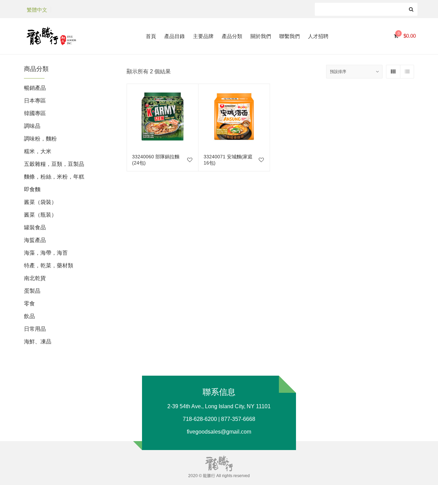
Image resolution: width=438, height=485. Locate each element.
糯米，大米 (37, 151)
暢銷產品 (35, 88)
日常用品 (35, 329)
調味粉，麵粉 (40, 139)
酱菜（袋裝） (40, 202)
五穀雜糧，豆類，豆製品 (54, 164)
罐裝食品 (35, 227)
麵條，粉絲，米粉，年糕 (54, 177)
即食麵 (32, 189)
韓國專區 (35, 113)
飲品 (29, 316)
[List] (407, 71)
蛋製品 (32, 291)
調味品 (32, 126)
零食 (29, 303)
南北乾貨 (35, 278)
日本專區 (35, 101)
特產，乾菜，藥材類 (48, 265)
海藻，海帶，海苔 (46, 253)
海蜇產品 (35, 240)
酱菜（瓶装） (40, 215)
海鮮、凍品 (37, 341)
